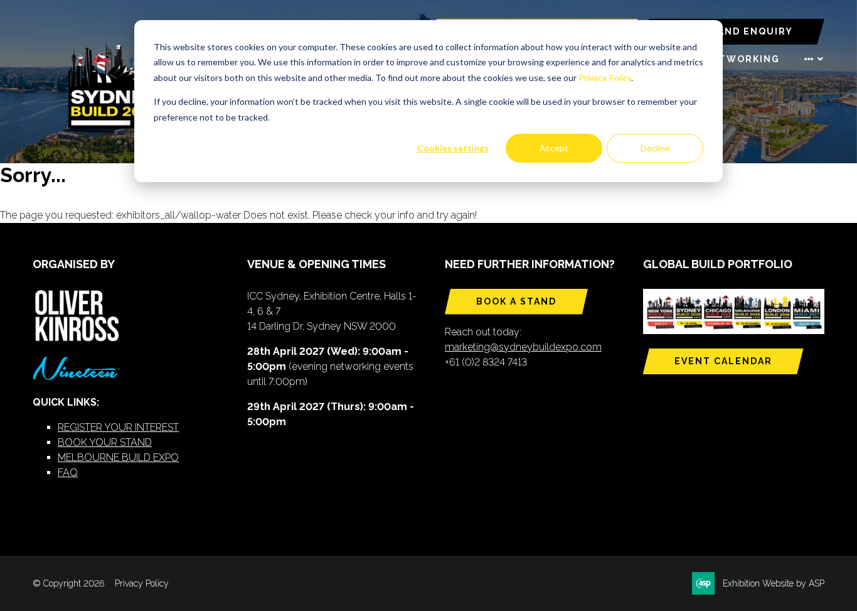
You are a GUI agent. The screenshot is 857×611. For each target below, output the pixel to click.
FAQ (68, 473)
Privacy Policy (604, 77)
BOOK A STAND (516, 301)
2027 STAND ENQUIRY (733, 31)
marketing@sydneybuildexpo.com (523, 347)
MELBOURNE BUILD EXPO (118, 457)
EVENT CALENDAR (723, 361)
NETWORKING (742, 59)
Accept (554, 148)
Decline (655, 148)
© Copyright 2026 (68, 583)
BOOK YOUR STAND (105, 442)
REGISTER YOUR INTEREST (118, 427)
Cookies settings (453, 148)
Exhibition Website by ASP (773, 583)
